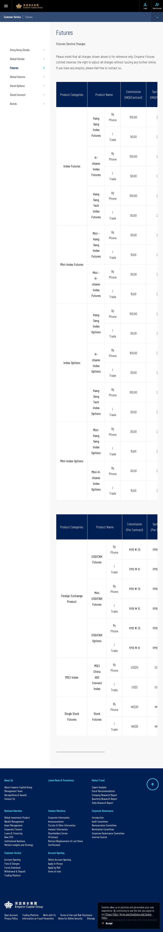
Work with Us (49, 915)
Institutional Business (14, 841)
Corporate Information (59, 817)
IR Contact (53, 837)
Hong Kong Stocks (20, 50)
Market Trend (98, 780)
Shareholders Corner (58, 833)
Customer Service (12, 852)
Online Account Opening (59, 859)
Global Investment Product (17, 817)
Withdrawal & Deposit (14, 871)
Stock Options (17, 86)
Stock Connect (17, 94)
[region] (106, 415)
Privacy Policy (11, 918)
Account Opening (12, 859)
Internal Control (99, 837)
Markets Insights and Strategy (18, 844)
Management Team (13, 791)
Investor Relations (56, 810)
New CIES (8, 837)
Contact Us (9, 798)
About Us (8, 780)
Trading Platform (12, 875)
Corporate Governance (102, 810)
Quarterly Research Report (104, 798)
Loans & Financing (13, 833)
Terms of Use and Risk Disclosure (76, 915)
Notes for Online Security (70, 918)
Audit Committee (100, 821)
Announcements (56, 821)
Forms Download (12, 867)
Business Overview (13, 810)
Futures (14, 68)
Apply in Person (55, 863)
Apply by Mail (54, 867)
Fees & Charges (11, 863)
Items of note (54, 871)
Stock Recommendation (103, 791)
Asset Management (13, 825)
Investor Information (58, 829)
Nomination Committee (103, 829)
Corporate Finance (13, 829)
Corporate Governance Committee (108, 833)
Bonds (13, 103)
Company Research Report (104, 795)
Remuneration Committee (104, 825)
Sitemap (91, 918)
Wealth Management (14, 821)
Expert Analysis (99, 787)
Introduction (98, 817)
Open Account (11, 915)
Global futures (17, 77)
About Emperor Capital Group (18, 787)
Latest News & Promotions (61, 780)
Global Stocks (17, 59)
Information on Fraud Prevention (38, 918)
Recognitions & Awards (15, 795)
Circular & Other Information (62, 825)
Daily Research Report (102, 802)
